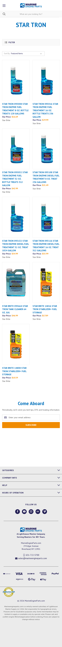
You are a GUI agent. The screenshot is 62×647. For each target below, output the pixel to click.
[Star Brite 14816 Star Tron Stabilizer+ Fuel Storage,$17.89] (46, 282)
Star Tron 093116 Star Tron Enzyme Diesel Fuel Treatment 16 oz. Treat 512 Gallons (46, 245)
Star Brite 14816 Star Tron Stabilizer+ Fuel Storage (45, 309)
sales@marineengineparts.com (32, 558)
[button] (31, 42)
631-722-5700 (32, 555)
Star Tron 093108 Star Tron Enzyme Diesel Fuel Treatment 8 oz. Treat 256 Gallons (46, 177)
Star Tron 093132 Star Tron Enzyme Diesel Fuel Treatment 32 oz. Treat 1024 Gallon (15, 245)
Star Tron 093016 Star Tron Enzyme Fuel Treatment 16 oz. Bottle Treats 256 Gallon (45, 110)
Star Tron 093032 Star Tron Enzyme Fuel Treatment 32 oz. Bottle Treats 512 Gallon (15, 179)
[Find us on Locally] (38, 511)
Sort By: (7, 53)
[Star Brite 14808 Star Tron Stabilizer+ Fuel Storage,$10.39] (16, 344)
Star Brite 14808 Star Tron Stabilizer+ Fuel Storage (14, 371)
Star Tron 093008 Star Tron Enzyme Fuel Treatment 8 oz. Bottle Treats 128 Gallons (15, 109)
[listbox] (27, 53)
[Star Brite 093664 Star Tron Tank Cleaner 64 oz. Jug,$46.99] (16, 282)
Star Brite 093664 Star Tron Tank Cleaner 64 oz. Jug (15, 309)
